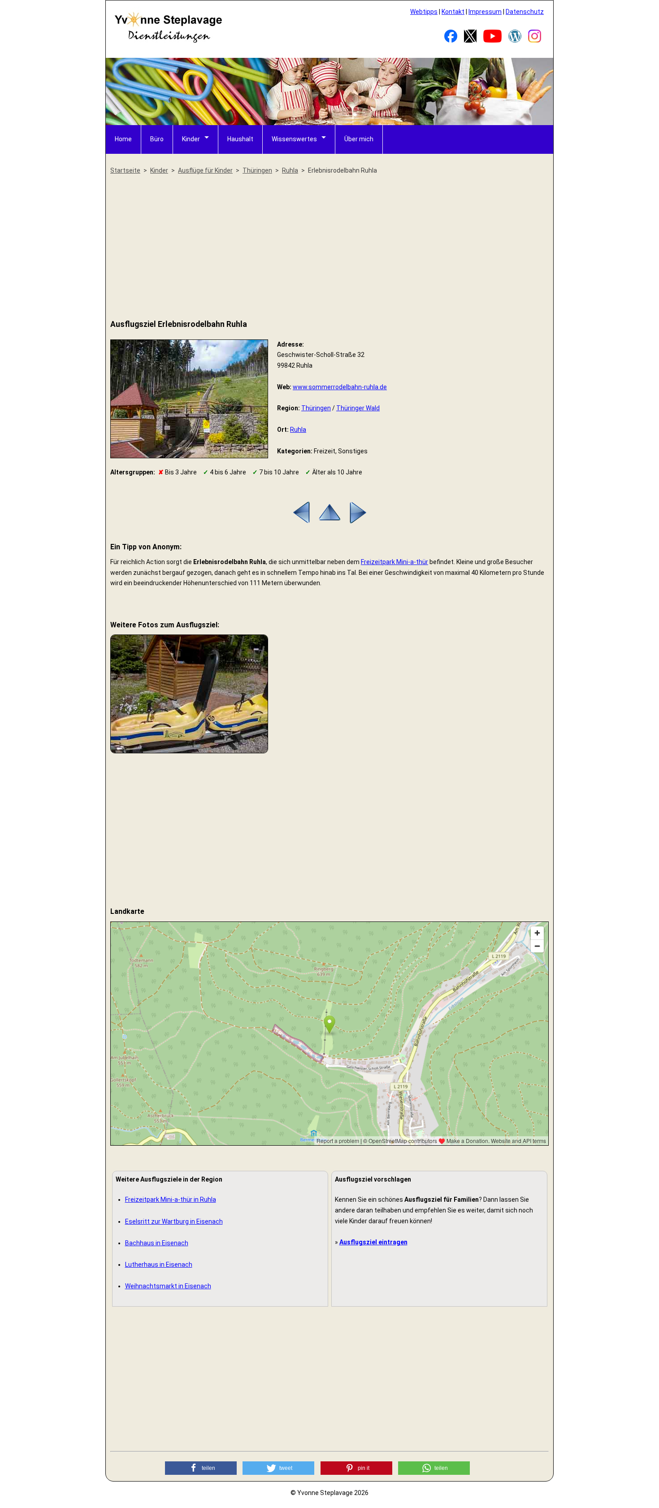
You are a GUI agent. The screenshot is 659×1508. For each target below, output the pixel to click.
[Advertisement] (329, 247)
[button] (201, 1468)
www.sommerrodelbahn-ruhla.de (340, 387)
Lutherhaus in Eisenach (158, 1264)
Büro (157, 139)
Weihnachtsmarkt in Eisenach (168, 1286)
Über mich (358, 139)
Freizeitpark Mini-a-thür (394, 561)
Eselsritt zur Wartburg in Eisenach (174, 1221)
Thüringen (316, 408)
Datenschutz (525, 11)
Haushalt (240, 139)
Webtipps (424, 11)
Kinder (191, 139)
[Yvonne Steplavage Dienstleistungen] (168, 41)
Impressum (485, 11)
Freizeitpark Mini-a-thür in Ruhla (170, 1199)
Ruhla (298, 429)
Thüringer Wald (358, 408)
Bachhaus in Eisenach (156, 1243)
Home (123, 139)
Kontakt (453, 11)
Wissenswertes (294, 139)
